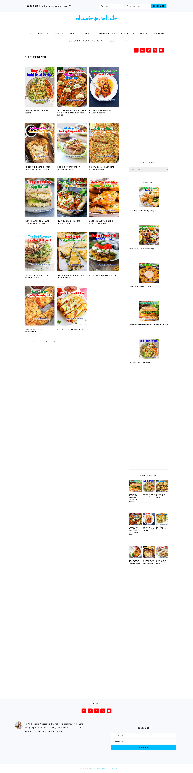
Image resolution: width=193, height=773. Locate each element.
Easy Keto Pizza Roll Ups (70, 329)
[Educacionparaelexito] (96, 26)
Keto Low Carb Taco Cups (102, 275)
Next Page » (52, 341)
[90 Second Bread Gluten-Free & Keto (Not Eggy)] (149, 558)
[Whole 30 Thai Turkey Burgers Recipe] (162, 558)
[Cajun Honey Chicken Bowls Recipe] (148, 235)
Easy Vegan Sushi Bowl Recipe (139, 362)
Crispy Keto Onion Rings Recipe (140, 286)
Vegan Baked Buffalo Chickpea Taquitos (143, 211)
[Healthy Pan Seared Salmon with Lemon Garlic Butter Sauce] (135, 525)
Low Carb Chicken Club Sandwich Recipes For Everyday (148, 324)
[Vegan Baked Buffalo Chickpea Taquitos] (148, 197)
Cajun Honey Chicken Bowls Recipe (141, 249)
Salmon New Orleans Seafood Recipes (100, 112)
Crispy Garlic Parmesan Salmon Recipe (102, 168)
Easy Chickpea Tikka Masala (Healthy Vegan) (134, 562)
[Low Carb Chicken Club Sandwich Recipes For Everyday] (148, 311)
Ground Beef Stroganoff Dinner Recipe (162, 496)
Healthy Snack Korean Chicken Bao (68, 222)
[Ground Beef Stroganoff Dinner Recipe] (162, 492)
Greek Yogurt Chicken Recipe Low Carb (101, 222)
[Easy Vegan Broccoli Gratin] (162, 525)
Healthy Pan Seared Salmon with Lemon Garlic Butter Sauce (71, 113)
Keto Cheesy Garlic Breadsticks (35, 330)
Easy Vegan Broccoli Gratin (161, 528)
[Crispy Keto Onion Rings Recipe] (148, 273)
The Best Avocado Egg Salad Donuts (36, 276)
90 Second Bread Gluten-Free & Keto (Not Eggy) (38, 168)
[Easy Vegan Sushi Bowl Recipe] (148, 348)
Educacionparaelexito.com (105, 768)
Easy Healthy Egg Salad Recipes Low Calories (37, 222)
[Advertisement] (148, 109)
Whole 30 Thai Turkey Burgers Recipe (68, 168)
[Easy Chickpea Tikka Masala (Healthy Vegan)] (135, 558)
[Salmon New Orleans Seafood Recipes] (149, 525)
